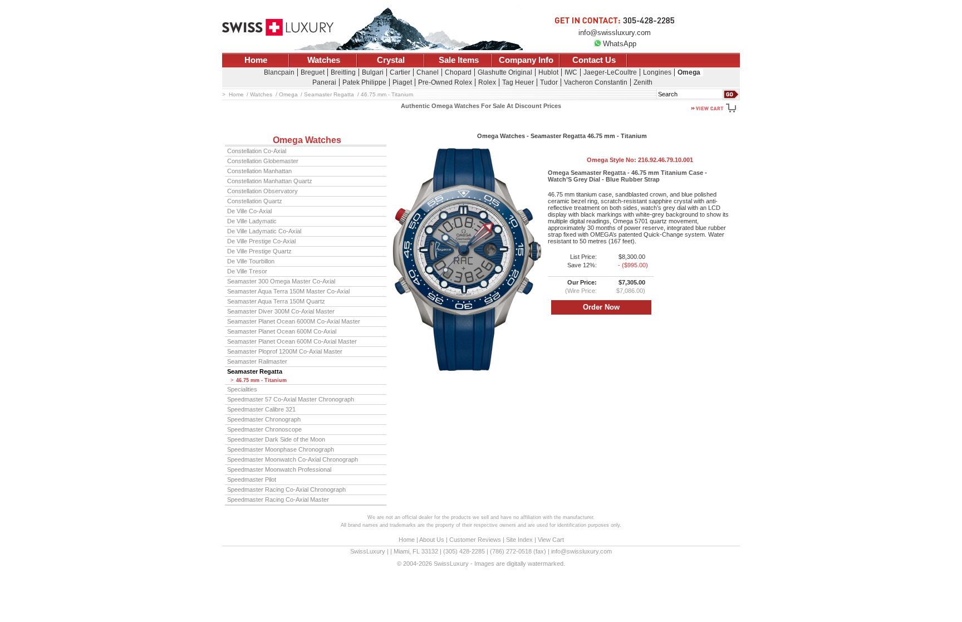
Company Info (526, 60)
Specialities (242, 389)
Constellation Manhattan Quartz (269, 181)
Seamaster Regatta (254, 371)
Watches (323, 60)
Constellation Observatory (262, 191)
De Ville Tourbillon (250, 261)
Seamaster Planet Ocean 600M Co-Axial (281, 331)
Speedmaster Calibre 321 (261, 409)
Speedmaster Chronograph (264, 419)
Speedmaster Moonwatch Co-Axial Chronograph (292, 459)
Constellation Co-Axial (256, 151)
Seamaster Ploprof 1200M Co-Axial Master (284, 351)
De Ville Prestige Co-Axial (261, 241)
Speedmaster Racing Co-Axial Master (278, 499)
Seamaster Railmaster (257, 361)
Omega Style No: (640, 159)
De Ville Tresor (247, 271)
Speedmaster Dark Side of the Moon (276, 439)
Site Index (519, 539)
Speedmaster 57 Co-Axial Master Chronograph (290, 399)
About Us (431, 539)
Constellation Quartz (254, 201)
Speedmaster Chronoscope (264, 429)
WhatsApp (619, 44)
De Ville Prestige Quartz (259, 251)
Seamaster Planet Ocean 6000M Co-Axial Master (293, 321)
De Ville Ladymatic (252, 221)
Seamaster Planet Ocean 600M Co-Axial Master (292, 341)
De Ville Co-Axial (249, 211)
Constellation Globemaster (262, 161)
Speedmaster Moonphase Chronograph (280, 449)
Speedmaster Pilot (251, 479)
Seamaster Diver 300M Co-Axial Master (281, 311)
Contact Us (594, 60)
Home (255, 60)
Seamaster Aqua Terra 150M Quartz (276, 301)
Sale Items (459, 60)
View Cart (551, 539)
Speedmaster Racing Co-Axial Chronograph (286, 489)
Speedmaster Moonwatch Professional (279, 469)
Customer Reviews (475, 539)
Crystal (391, 60)
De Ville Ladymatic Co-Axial (264, 231)
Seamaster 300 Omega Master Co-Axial (281, 281)
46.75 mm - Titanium (261, 380)
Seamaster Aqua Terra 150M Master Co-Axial (288, 291)
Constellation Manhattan (259, 171)
